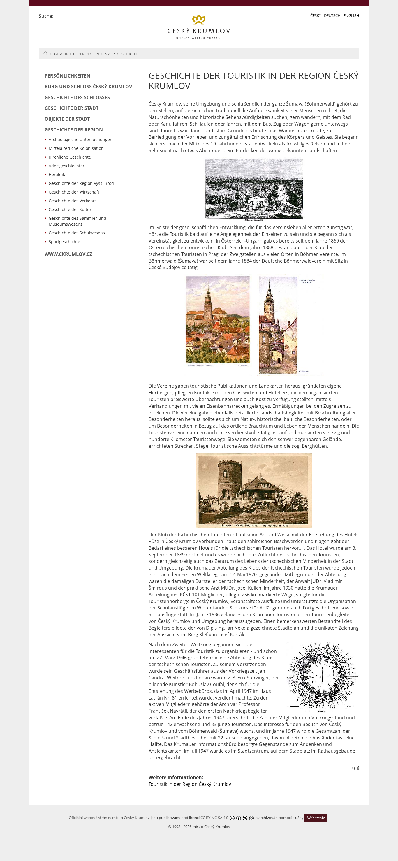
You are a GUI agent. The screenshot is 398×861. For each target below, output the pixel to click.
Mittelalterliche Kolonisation (76, 148)
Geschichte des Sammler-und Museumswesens (77, 221)
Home (45, 53)
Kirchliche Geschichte (70, 157)
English (351, 15)
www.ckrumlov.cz (68, 254)
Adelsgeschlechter (66, 165)
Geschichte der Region (76, 54)
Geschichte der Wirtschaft (74, 192)
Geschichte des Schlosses (77, 97)
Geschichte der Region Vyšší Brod (81, 183)
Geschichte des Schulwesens (77, 233)
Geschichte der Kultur (70, 209)
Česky (315, 15)
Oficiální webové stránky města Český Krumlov (109, 817)
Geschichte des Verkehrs (73, 200)
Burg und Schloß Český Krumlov (88, 86)
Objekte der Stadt (67, 119)
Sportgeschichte (122, 54)
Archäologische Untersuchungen (80, 139)
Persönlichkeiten (67, 76)
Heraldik (57, 174)
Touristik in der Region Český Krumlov (190, 784)
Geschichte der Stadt (71, 108)
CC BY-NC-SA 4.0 (214, 817)
